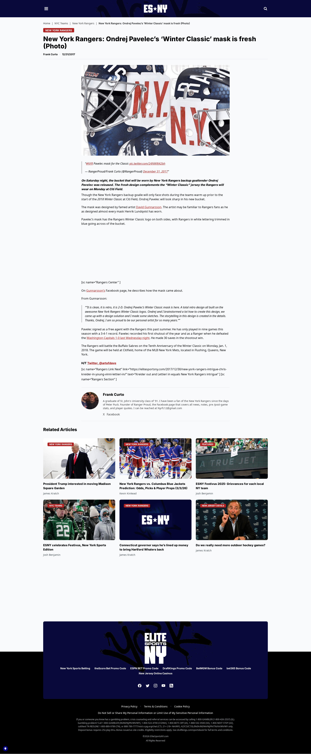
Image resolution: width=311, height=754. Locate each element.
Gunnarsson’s (95, 291)
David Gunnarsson (148, 207)
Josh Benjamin (204, 493)
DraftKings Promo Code (177, 668)
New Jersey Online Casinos (155, 673)
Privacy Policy (129, 706)
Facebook (113, 414)
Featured (207, 444)
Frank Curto (50, 54)
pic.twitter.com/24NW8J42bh (147, 164)
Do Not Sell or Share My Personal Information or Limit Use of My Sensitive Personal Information (155, 713)
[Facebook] (139, 685)
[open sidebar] (46, 8)
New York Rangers (83, 23)
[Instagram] (155, 685)
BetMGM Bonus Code (209, 668)
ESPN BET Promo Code (144, 668)
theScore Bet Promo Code (110, 668)
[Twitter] (147, 685)
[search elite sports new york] (265, 8)
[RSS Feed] (171, 685)
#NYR (89, 164)
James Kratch (51, 493)
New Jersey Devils (213, 505)
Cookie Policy (182, 706)
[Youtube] (163, 685)
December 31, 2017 (155, 171)
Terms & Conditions (156, 706)
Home (46, 23)
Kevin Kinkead (128, 493)
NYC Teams (61, 23)
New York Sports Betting (75, 668)
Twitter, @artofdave (101, 363)
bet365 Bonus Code (239, 668)
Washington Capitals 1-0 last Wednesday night (118, 338)
